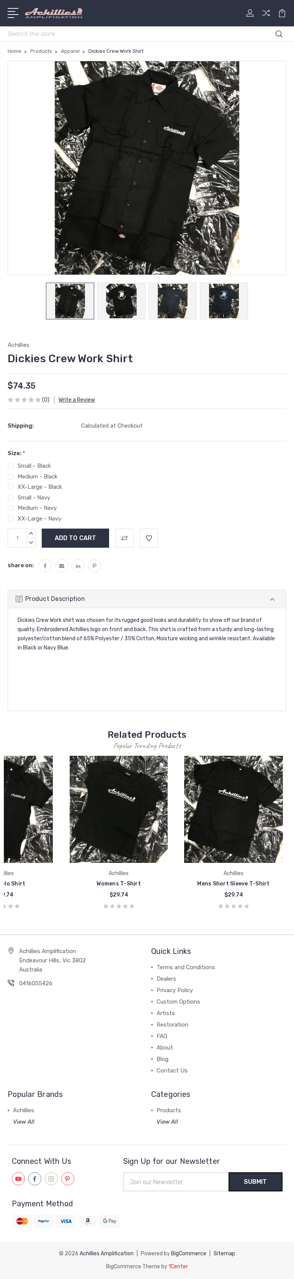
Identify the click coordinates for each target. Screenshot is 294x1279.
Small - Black (34, 465)
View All (23, 1121)
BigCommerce (188, 1253)
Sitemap (224, 1253)
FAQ (162, 1036)
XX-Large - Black (40, 486)
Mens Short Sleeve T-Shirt (233, 883)
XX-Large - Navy (39, 518)
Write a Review (77, 400)
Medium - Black (37, 476)
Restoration (172, 1024)
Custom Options (178, 1001)
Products (169, 1110)
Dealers (166, 978)
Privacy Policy (175, 990)
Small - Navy (34, 497)
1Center (178, 1266)
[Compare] (266, 17)
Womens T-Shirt (118, 883)
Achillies (23, 1110)
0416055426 (35, 983)
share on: (21, 565)
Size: (16, 453)
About (165, 1047)
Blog (162, 1059)
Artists (166, 1013)
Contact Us (172, 1070)
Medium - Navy (37, 507)
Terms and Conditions (186, 967)
